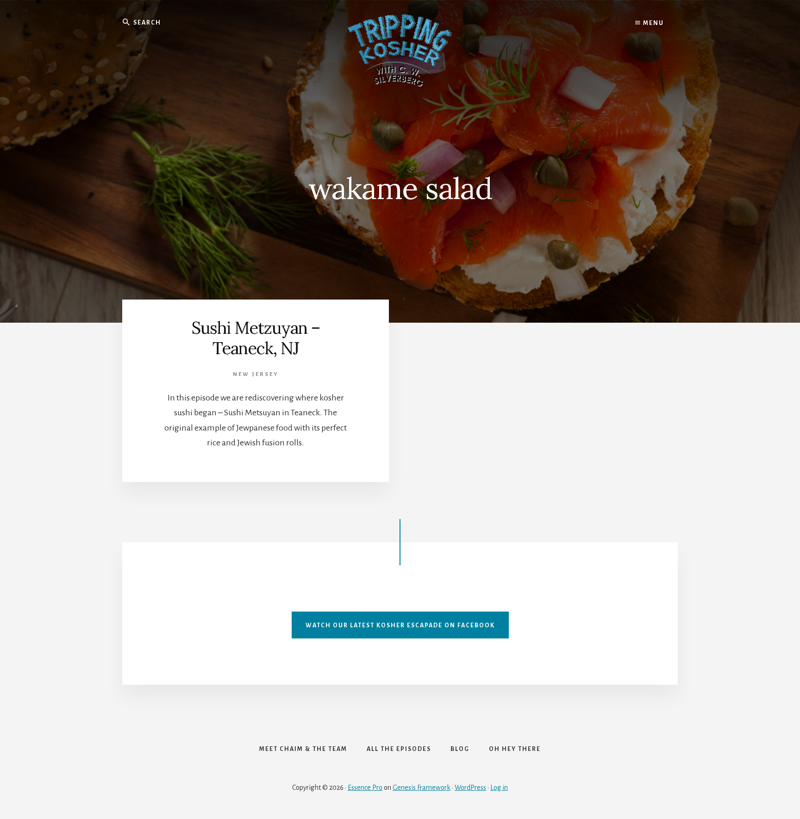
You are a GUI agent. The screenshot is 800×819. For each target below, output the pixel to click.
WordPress (470, 787)
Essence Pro (365, 787)
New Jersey (256, 374)
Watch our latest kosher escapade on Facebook (400, 625)
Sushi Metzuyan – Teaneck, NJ (256, 337)
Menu (652, 23)
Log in (499, 787)
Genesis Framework (421, 787)
